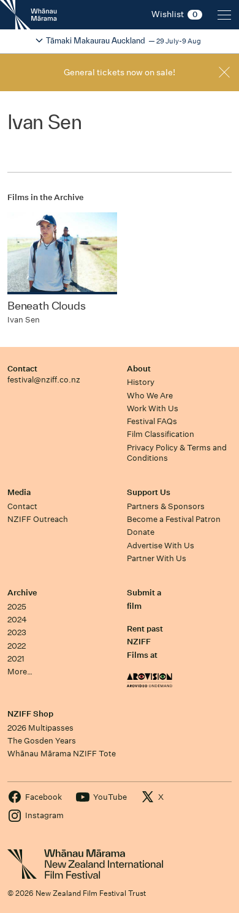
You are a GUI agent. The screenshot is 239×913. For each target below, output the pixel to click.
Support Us (148, 492)
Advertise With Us (160, 545)
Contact (22, 368)
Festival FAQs (152, 421)
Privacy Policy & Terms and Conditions (177, 452)
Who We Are (150, 395)
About (139, 368)
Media (19, 492)
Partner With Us (156, 558)
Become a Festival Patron (174, 519)
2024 (17, 619)
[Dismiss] (224, 72)
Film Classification (160, 434)
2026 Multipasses (40, 728)
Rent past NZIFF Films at (145, 642)
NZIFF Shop (30, 714)
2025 (16, 607)
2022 (16, 646)
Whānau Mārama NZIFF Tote (61, 753)
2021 (16, 659)
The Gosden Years (41, 741)
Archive (22, 592)
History (140, 382)
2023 (16, 632)
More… (19, 671)
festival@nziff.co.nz (43, 380)
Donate (140, 532)
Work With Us (152, 408)
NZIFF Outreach (37, 519)
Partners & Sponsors (166, 506)
